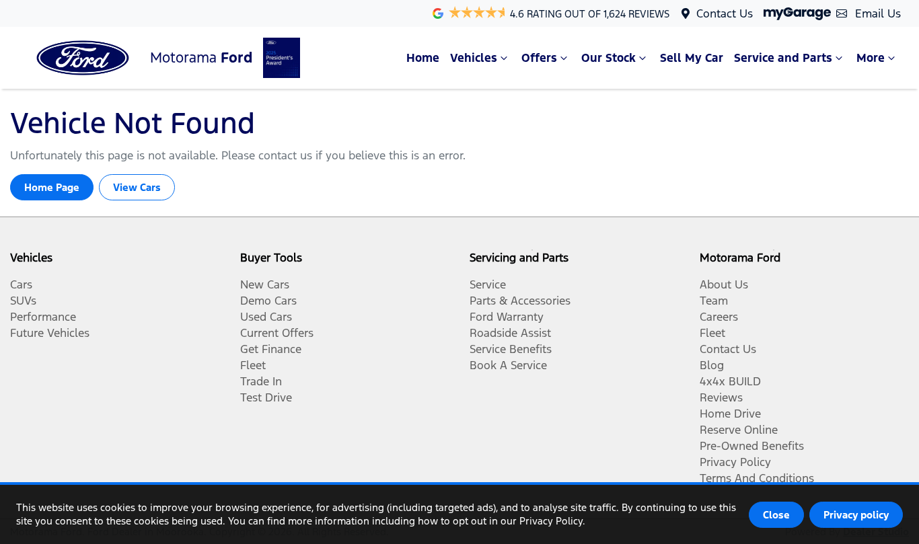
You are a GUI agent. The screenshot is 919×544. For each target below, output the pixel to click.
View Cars (137, 187)
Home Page (51, 187)
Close (776, 514)
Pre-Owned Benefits (752, 445)
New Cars (264, 284)
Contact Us (724, 13)
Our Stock (608, 57)
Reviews (721, 397)
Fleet (253, 365)
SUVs (23, 300)
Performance (43, 316)
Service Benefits (511, 349)
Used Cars (266, 316)
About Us (724, 284)
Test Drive (266, 397)
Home (422, 57)
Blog (712, 365)
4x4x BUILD (730, 381)
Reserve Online (739, 429)
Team (714, 300)
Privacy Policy (735, 462)
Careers (719, 316)
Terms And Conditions (757, 478)
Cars (21, 284)
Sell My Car (691, 57)
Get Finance (270, 349)
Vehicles (473, 57)
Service (488, 284)
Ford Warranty (507, 316)
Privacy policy (856, 514)
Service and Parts (783, 57)
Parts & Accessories (520, 300)
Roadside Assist (510, 332)
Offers (539, 57)
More (870, 57)
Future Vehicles (49, 332)
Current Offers (277, 332)
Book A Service (508, 365)
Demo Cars (268, 300)
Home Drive (730, 413)
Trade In (261, 381)
